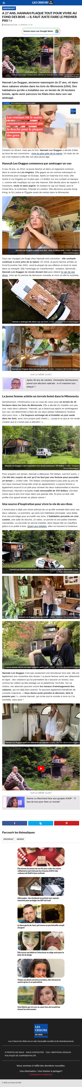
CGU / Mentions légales (58, 1052)
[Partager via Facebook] (14, 823)
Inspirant (9, 8)
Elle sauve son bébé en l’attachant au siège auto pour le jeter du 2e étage (41, 953)
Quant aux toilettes (37, 526)
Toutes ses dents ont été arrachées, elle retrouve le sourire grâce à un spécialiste (39, 981)
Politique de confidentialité (20, 1056)
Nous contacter (35, 1052)
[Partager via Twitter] (40, 823)
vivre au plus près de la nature (46, 153)
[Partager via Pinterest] (66, 823)
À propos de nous (14, 1052)
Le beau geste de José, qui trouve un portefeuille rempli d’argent (41, 926)
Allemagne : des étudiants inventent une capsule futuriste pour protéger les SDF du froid (38, 899)
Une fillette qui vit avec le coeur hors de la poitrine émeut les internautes (39, 1008)
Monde (21, 839)
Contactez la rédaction (41, 1074)
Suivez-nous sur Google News (38, 31)
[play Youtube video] (41, 768)
